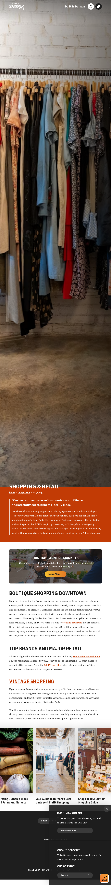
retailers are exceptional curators (59, 515)
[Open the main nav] (98, 6)
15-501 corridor (52, 665)
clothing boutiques (72, 622)
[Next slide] (106, 760)
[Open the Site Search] (91, 6)
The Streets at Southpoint (86, 656)
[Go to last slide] (4, 760)
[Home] (17, 6)
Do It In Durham (75, 6)
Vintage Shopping (31, 681)
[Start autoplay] (103, 736)
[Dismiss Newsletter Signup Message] (107, 809)
